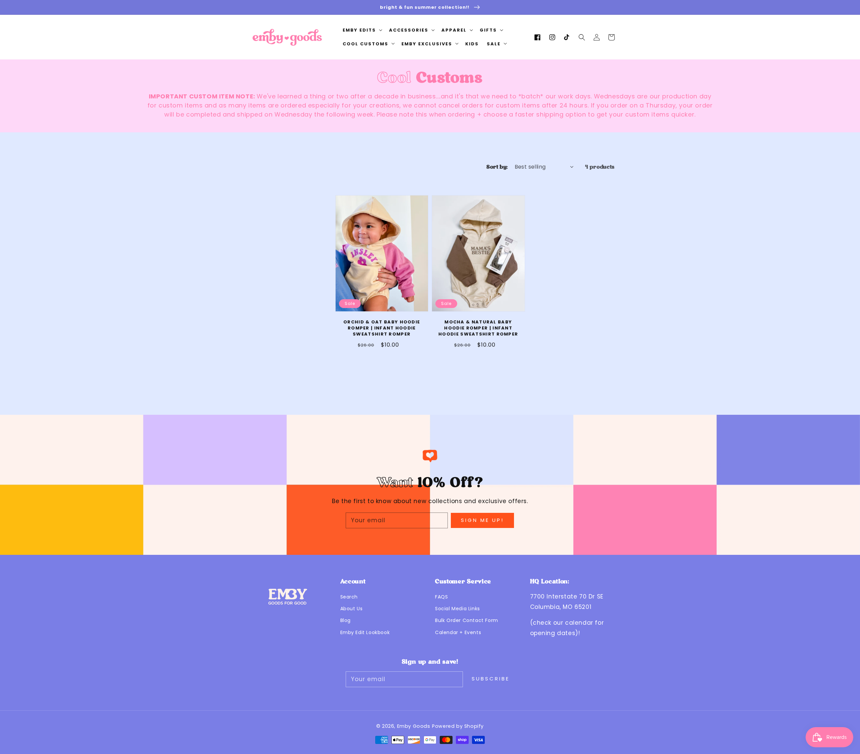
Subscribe (491, 678)
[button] (581, 37)
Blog (345, 620)
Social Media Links (457, 608)
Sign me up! (482, 520)
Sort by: (497, 167)
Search (349, 596)
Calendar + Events (458, 632)
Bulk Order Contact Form (466, 620)
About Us (351, 608)
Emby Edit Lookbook (365, 632)
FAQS (441, 596)
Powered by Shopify (458, 726)
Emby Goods (413, 726)
